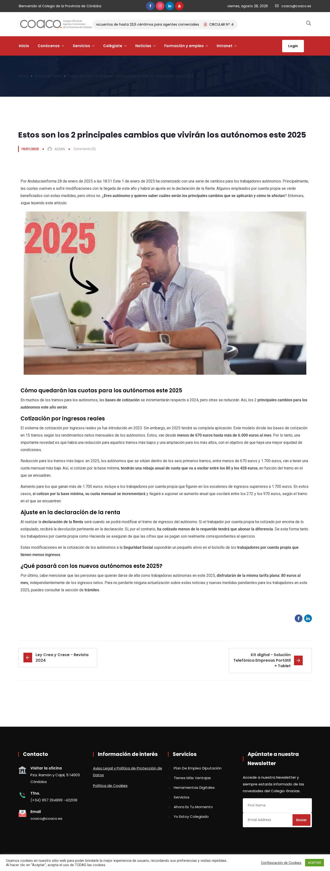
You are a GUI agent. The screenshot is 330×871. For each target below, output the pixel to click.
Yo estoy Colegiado (191, 816)
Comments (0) (84, 149)
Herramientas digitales (194, 787)
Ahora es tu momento (193, 806)
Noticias (143, 45)
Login (293, 46)
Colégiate (112, 45)
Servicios (81, 45)
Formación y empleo (184, 45)
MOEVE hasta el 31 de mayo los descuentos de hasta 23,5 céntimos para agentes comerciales (108, 24)
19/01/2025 (30, 149)
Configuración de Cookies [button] (281, 863)
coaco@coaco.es (296, 6)
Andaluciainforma (42, 181)
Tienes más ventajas (192, 777)
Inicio (24, 45)
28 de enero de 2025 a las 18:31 (84, 181)
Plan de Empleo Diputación (198, 768)
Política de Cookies (110, 785)
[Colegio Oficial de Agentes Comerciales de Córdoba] (56, 24)
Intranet (224, 45)
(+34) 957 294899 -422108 (53, 800)
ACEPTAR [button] (314, 862)
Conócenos (49, 45)
